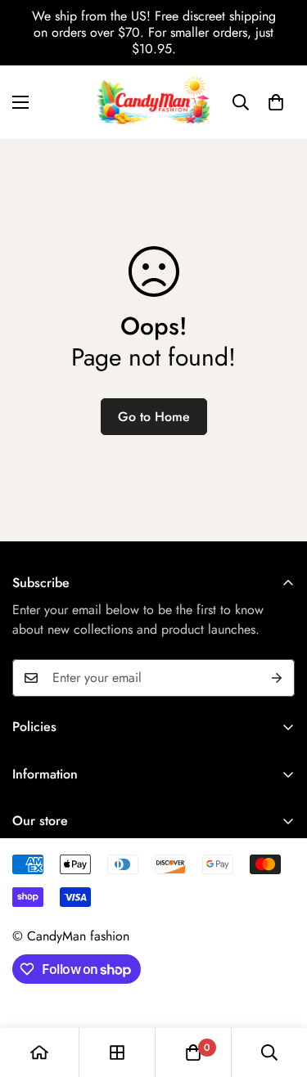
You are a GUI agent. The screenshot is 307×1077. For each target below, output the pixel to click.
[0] (276, 102)
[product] (39, 1052)
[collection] (117, 1052)
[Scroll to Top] (277, 990)
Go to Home (154, 416)
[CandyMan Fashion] (153, 102)
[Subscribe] (277, 678)
